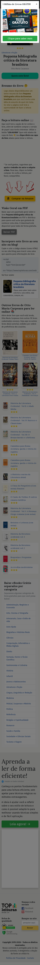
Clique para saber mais (20, 38)
